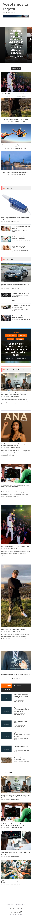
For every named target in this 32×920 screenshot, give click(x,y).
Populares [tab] (7, 685)
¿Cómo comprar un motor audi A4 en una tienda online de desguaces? (21, 295)
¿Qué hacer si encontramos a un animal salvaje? (22, 734)
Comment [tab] (6, 690)
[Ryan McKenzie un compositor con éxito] (16, 107)
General (11, 339)
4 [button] (17, 679)
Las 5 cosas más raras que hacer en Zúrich (16, 172)
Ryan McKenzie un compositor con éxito (16, 119)
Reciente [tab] (17, 685)
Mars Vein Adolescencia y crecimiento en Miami (16, 94)
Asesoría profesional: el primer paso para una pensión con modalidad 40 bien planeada (16, 41)
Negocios (20, 339)
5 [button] (19, 679)
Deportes (22, 335)
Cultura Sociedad (11, 335)
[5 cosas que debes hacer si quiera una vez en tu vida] (16, 133)
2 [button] (14, 679)
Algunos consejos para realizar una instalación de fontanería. (21, 709)
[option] (16, 45)
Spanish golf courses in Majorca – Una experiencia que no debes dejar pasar (16, 349)
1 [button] (12, 679)
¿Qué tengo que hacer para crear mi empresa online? (21, 696)
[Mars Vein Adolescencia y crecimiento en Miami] (16, 82)
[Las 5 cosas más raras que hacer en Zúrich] (16, 160)
